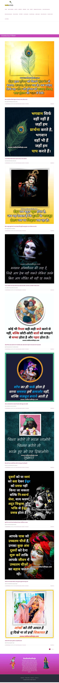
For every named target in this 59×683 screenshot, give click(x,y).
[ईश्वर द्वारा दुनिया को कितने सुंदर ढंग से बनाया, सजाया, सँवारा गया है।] (29, 69)
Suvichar (23, 103)
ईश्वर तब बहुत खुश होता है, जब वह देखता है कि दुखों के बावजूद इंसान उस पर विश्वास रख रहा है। (21, 226)
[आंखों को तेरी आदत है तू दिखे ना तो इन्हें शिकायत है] (29, 614)
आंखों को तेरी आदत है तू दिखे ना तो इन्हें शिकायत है (13, 640)
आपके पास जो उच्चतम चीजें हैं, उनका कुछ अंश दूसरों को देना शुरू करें (16, 581)
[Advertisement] (29, 28)
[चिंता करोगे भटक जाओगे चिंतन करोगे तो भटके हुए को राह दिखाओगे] (29, 436)
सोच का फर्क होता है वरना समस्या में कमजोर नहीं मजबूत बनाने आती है (16, 404)
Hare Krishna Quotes (19, 103)
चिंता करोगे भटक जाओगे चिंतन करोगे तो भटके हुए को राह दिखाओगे (16, 463)
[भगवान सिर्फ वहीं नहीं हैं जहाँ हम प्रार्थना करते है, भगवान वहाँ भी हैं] (29, 132)
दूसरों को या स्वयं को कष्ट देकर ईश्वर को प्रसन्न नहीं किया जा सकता (16, 522)
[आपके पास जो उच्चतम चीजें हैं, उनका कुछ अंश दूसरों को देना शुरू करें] (29, 554)
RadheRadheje (8, 103)
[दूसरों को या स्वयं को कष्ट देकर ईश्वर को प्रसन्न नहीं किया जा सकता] (29, 495)
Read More (52, 103)
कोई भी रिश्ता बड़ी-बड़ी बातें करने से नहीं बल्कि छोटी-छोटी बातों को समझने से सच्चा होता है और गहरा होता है (23, 344)
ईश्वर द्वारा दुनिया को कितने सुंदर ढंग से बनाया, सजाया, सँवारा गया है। (16, 99)
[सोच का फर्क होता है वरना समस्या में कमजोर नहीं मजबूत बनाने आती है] (29, 377)
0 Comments (27, 103)
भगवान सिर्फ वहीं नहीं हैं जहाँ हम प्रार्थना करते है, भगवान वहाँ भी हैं (16, 158)
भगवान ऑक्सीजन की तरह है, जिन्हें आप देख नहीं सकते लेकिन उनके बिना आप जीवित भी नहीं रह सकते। (22, 285)
